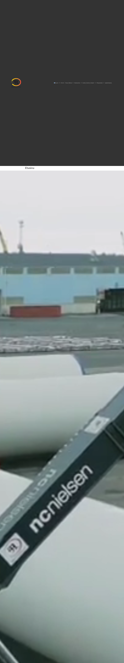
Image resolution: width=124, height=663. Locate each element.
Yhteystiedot (99, 82)
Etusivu (62, 82)
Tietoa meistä (68, 82)
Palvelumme (77, 82)
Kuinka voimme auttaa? (88, 82)
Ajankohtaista (108, 82)
